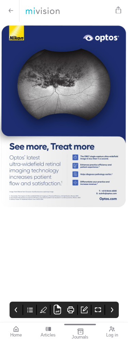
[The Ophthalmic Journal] (66, 11)
